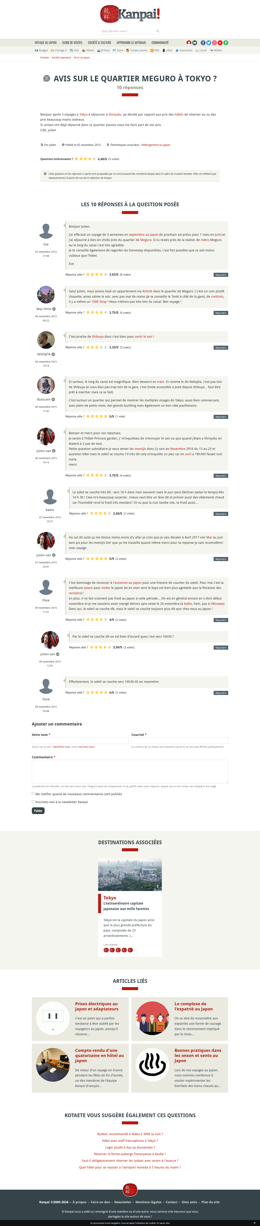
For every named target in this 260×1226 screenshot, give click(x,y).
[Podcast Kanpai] (225, 42)
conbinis (217, 296)
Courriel (139, 735)
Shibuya (98, 336)
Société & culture (99, 42)
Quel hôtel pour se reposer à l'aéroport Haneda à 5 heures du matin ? (130, 1167)
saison (88, 588)
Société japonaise (61, 57)
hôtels (179, 114)
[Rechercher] (158, 31)
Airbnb (147, 291)
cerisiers (75, 593)
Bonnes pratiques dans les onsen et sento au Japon (198, 1055)
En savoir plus (163, 1223)
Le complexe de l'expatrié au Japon (194, 1006)
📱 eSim (167, 50)
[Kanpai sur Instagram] (214, 42)
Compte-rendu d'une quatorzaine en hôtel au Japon (99, 1055)
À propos (79, 1202)
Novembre (177, 449)
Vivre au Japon (82, 57)
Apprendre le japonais (131, 42)
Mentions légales (148, 1202)
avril (188, 454)
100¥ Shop (99, 301)
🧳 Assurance (183, 50)
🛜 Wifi (154, 50)
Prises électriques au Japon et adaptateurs (97, 1006)
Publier (38, 811)
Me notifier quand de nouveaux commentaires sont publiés (78, 794)
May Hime (43, 309)
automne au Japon (128, 582)
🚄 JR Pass (103, 50)
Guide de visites (72, 42)
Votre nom (41, 735)
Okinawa (217, 603)
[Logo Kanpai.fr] (130, 14)
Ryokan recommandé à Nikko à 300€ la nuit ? (130, 1134)
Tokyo (83, 114)
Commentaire (43, 757)
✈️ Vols (74, 50)
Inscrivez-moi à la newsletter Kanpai (61, 802)
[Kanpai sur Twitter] (208, 42)
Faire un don (100, 1202)
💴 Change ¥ (59, 50)
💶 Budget (41, 50)
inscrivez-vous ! (86, 746)
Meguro (145, 240)
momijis (140, 449)
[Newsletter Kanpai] (194, 42)
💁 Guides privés (136, 50)
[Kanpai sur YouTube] (220, 42)
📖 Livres (201, 50)
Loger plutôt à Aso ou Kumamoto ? (130, 1147)
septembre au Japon (143, 234)
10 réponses (130, 87)
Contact (171, 1202)
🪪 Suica (117, 50)
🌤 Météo (216, 50)
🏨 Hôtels (88, 50)
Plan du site (210, 1202)
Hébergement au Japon (155, 145)
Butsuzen (44, 399)
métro (205, 240)
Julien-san (44, 451)
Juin (218, 234)
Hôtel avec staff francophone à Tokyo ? (130, 1140)
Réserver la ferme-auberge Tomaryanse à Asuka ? (130, 1154)
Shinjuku (115, 114)
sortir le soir (143, 336)
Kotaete (44, 57)
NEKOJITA (44, 354)
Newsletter (122, 1202)
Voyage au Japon (46, 42)
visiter (106, 588)
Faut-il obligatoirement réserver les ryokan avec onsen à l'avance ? (130, 1160)
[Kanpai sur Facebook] (203, 42)
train (160, 381)
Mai (209, 537)
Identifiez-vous (61, 746)
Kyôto (188, 603)
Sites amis (189, 1202)
